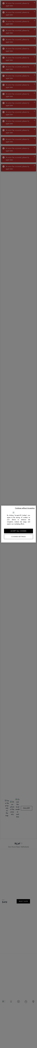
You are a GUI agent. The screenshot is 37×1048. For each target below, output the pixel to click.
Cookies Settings (18, 537)
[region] (18, 524)
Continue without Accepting (25, 508)
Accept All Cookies (18, 531)
